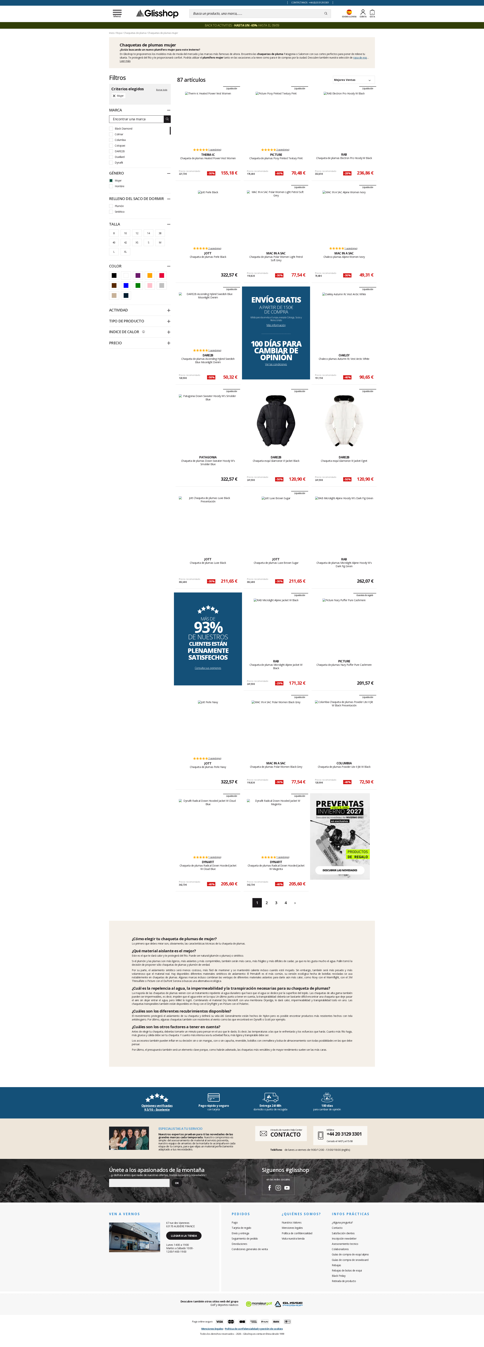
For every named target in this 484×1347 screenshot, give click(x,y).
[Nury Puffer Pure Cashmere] (344, 624)
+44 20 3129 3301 (344, 1134)
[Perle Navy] (208, 726)
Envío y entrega (240, 1233)
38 (160, 233)
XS (137, 242)
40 (113, 242)
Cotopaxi (120, 145)
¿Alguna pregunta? (342, 1222)
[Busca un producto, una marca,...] (326, 14)
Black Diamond (123, 128)
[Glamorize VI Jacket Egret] (344, 420)
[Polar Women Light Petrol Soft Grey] (276, 216)
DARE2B (120, 151)
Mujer (118, 180)
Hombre (119, 186)
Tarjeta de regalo (241, 1228)
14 (148, 233)
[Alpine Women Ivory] (344, 216)
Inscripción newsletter (344, 1238)
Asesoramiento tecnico (345, 1244)
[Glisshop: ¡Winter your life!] (157, 13)
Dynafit (119, 162)
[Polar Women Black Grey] (276, 726)
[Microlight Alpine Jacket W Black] (276, 624)
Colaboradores (340, 1249)
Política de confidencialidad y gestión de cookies (254, 1328)
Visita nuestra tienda (293, 1238)
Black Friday (338, 1275)
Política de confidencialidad (297, 1233)
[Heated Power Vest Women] (208, 118)
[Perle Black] (208, 216)
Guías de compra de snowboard (350, 1260)
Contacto (337, 1228)
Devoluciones (239, 1244)
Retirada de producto (344, 1281)
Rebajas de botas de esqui (347, 1270)
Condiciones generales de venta (250, 1249)
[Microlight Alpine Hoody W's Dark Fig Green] (344, 522)
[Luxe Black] (208, 522)
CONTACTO (285, 1134)
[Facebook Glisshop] (269, 1188)
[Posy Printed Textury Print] (276, 118)
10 (125, 233)
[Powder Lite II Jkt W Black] (344, 726)
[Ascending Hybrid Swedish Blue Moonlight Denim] (208, 318)
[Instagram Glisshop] (278, 1188)
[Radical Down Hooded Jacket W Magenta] (276, 825)
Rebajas (336, 1265)
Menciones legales (292, 1228)
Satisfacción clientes (343, 1233)
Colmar (119, 134)
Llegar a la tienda (184, 1235)
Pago (235, 1222)
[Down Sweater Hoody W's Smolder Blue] (208, 420)
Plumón (119, 206)
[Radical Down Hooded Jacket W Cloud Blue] (208, 825)
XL (125, 251)
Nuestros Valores (291, 1222)
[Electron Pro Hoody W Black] (344, 118)
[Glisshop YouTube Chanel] (287, 1188)
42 (125, 242)
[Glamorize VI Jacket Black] (276, 420)
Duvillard (120, 157)
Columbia (120, 140)
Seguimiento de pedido (245, 1238)
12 (137, 233)
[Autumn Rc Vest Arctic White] (344, 318)
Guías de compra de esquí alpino (350, 1254)
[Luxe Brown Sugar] (276, 522)
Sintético (120, 211)
